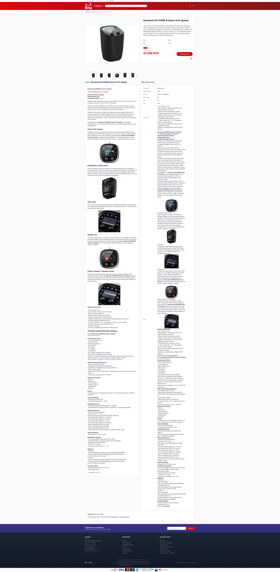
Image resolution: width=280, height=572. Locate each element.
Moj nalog (162, 540)
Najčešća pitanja (164, 549)
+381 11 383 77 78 (91, 544)
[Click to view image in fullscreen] (112, 43)
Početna (88, 11)
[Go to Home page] (88, 6)
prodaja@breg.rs (110, 1)
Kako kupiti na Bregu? (165, 551)
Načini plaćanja (163, 544)
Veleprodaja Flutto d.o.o (128, 544)
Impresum (125, 553)
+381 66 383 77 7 (91, 547)
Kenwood (102, 98)
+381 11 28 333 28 (91, 542)
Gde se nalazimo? (126, 542)
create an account (124, 517)
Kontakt (124, 547)
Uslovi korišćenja (126, 549)
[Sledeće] (137, 75)
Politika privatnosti (127, 551)
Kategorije (98, 6)
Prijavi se (190, 528)
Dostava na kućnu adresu (166, 542)
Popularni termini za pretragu (167, 553)
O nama (124, 540)
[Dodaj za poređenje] (191, 58)
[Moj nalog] (190, 5)
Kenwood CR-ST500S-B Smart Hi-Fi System (101, 11)
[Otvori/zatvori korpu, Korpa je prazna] (193, 5)
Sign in (116, 517)
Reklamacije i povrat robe (166, 547)
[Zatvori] (194, 1)
